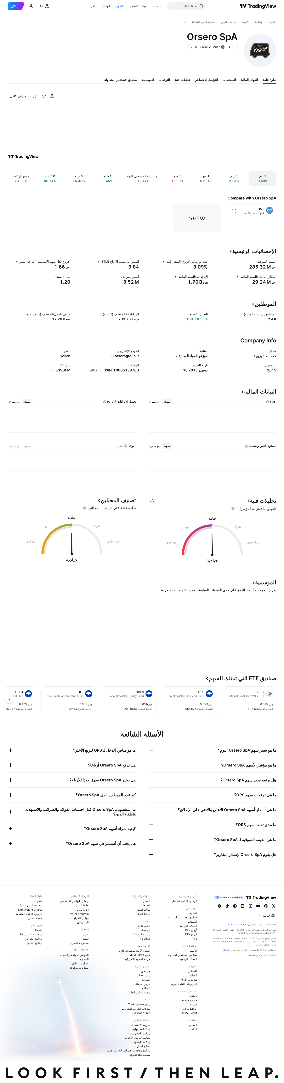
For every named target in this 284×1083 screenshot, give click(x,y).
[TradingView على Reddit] (219, 906)
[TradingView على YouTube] (258, 906)
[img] (196, 47)
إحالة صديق (82, 909)
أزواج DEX (191, 934)
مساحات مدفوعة (79, 967)
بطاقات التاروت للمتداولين (135, 1008)
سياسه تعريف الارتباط (137, 1037)
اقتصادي (192, 971)
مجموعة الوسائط (140, 992)
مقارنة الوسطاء (141, 934)
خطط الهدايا (143, 913)
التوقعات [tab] (164, 80)
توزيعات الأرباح (188, 979)
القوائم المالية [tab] (249, 80)
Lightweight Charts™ (29, 909)
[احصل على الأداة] (44, 96)
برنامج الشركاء (33, 938)
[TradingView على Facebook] (266, 906)
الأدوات (38, 901)
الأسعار (146, 905)
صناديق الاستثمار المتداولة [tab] (120, 80)
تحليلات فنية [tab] (182, 80)
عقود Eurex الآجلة (139, 954)
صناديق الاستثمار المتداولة (182, 917)
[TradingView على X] (273, 906)
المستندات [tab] (229, 80)
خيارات (193, 1004)
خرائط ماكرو (189, 1008)
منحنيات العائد (189, 1000)
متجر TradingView (139, 1004)
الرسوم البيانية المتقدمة (28, 913)
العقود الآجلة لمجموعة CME (134, 950)
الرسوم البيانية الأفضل (184, 901)
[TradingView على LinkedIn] (242, 906)
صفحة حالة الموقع (140, 1054)
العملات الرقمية (188, 925)
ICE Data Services (238, 924)
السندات (192, 921)
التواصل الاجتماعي (138, 6)
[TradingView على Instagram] (250, 906)
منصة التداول (34, 918)
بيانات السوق (143, 909)
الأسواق (119, 6)
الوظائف (145, 988)
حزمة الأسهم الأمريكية (137, 959)
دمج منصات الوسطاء (30, 934)
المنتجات (157, 6)
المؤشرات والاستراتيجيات (74, 954)
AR (41, 6)
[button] (150, 6)
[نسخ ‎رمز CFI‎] (52, 370)
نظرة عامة (144, 925)
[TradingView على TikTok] (227, 906)
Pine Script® (189, 1013)
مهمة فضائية (143, 975)
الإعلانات (37, 930)
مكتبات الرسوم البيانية (29, 905)
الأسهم (193, 913)
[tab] (167, 401)
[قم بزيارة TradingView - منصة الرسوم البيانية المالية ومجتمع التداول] (23, 156)
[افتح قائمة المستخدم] (31, 6)
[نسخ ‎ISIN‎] (101, 370)
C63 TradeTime (140, 1013)
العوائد (193, 975)
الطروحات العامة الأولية (183, 983)
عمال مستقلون (80, 963)
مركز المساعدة (141, 983)
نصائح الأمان (143, 1046)
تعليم (86, 938)
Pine (194, 938)
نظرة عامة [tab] (269, 80)
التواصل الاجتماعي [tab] (206, 80)
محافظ (193, 995)
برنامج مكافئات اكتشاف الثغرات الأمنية (128, 1050)
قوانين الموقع (81, 918)
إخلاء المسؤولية (141, 1029)
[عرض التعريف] (255, 261)
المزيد (92, 6)
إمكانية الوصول (141, 1042)
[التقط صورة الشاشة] (52, 96)
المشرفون (83, 922)
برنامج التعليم (34, 942)
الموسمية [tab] (148, 80)
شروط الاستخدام (140, 1025)
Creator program (78, 913)
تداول (85, 934)
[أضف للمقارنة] (234, 211)
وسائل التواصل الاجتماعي (74, 901)
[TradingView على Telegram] (235, 906)
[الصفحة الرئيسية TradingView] (258, 6)
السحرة (84, 959)
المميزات (145, 901)
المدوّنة (146, 979)
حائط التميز (82, 905)
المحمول (192, 1025)
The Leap (144, 938)
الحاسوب (192, 1029)
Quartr (226, 950)
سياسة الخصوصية (140, 1033)
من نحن (145, 971)
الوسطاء (105, 6)
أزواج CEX (191, 930)
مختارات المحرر (80, 942)
